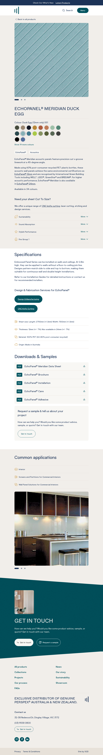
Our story (61, 672)
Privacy (17, 751)
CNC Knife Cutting (26, 308)
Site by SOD (83, 751)
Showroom (61, 683)
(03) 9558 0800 (22, 722)
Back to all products (27, 19)
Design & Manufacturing (28, 299)
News (59, 666)
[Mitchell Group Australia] (30, 10)
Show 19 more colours (24, 144)
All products (20, 666)
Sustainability (63, 677)
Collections (20, 672)
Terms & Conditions (31, 751)
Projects (18, 677)
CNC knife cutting (51, 206)
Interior (22, 469)
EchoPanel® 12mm (23, 174)
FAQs (17, 688)
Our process (20, 683)
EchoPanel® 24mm (26, 183)
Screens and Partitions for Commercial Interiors (39, 477)
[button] (16, 99)
